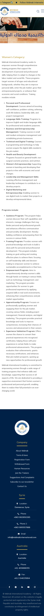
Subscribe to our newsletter (22, 482)
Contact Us (22, 486)
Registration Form (22, 459)
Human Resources (22, 468)
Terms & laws (22, 455)
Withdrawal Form (22, 464)
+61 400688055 (22, 568)
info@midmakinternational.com (22, 537)
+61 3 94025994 (22, 578)
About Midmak (22, 451)
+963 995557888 (22, 527)
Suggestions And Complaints (22, 477)
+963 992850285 (22, 517)
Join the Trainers (22, 473)
